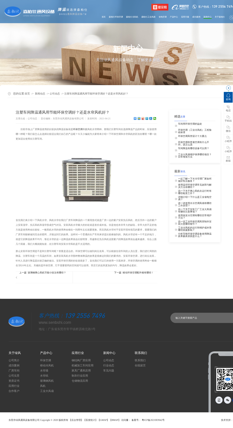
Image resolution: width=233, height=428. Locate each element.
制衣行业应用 (80, 375)
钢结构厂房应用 (81, 360)
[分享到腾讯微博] (146, 118)
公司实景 (14, 375)
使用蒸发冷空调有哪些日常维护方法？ (195, 216)
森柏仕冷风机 (132, 17)
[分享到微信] (154, 118)
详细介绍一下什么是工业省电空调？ (195, 198)
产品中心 (174, 17)
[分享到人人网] (150, 118)
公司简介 (14, 360)
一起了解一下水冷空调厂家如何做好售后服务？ (195, 180)
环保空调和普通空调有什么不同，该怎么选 (193, 143)
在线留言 (140, 365)
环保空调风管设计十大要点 (192, 136)
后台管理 (76, 420)
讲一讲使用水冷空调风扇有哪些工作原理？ (195, 204)
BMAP (115, 420)
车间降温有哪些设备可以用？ (193, 148)
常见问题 (108, 370)
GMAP (103, 420)
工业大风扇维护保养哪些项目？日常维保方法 (195, 155)
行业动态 (108, 365)
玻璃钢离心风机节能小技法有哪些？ (47, 272)
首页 (104, 17)
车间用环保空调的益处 (190, 124)
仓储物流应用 (80, 380)
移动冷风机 (47, 365)
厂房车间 (14, 370)
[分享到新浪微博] (143, 118)
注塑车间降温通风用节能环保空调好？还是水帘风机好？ (96, 93)
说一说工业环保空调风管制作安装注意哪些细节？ (195, 222)
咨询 (228, 99)
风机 (43, 386)
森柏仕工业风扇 (148, 17)
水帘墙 (44, 370)
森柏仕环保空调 (116, 17)
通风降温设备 (75, 14)
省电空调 (163, 17)
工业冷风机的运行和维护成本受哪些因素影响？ (195, 229)
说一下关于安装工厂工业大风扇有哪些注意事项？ (195, 210)
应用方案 (185, 17)
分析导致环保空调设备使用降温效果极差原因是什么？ (195, 235)
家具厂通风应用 (81, 370)
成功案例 (196, 17)
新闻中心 (207, 17)
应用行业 (14, 386)
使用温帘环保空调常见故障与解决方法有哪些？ (195, 186)
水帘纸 (44, 375)
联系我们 (140, 360)
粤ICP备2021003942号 (153, 420)
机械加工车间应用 (82, 365)
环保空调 (78, 129)
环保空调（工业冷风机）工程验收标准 (195, 131)
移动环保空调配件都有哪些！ (138, 272)
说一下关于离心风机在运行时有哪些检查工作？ (195, 192)
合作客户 (14, 391)
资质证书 (14, 380)
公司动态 (55, 93)
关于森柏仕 (220, 17)
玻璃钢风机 (47, 380)
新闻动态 (40, 93)
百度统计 (90, 420)
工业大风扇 (47, 391)
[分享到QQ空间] (139, 118)
